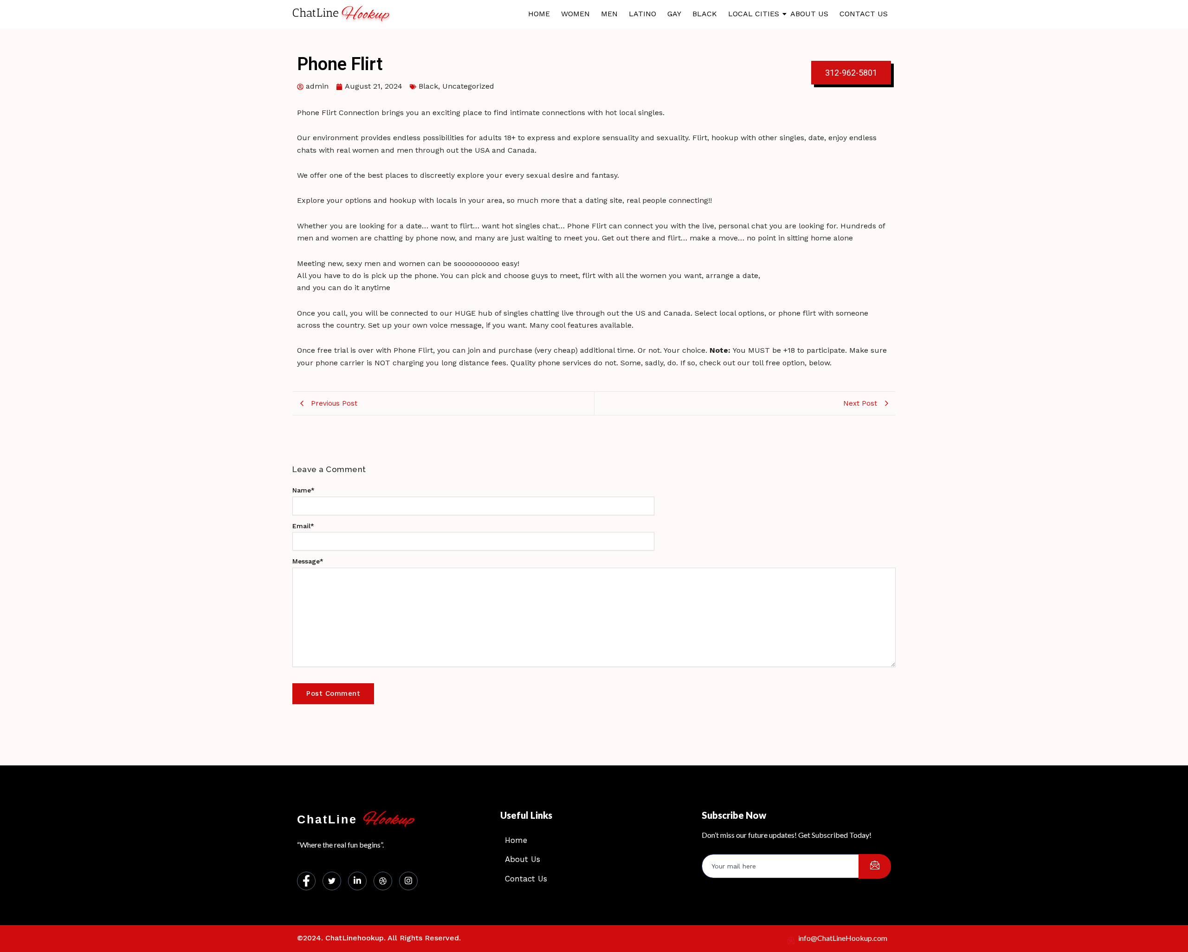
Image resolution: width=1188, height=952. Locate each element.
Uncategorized (468, 86)
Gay (674, 13)
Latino (642, 13)
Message (307, 561)
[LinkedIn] (357, 881)
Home (539, 13)
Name (303, 490)
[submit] (875, 866)
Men (609, 13)
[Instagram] (408, 881)
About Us (809, 13)
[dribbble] (383, 881)
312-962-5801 (851, 73)
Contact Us (863, 13)
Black (704, 13)
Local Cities (753, 13)
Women (575, 13)
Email (303, 526)
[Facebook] (306, 881)
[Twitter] (332, 881)
